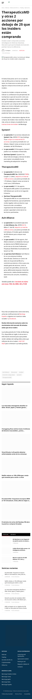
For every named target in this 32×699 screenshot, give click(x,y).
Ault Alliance (6, 372)
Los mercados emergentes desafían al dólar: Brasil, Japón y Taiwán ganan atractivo (14, 407)
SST (18, 137)
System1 (19, 375)
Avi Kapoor (7, 50)
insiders (21, 372)
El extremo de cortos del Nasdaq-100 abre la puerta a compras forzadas (16, 523)
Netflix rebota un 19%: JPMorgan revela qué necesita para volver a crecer (15, 476)
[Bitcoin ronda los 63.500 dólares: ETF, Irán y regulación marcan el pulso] (6, 560)
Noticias (7, 7)
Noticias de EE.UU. (14, 7)
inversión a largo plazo (9, 375)
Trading (22, 7)
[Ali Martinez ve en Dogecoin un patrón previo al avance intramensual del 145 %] (6, 541)
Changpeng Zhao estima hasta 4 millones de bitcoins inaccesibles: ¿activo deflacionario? (16, 431)
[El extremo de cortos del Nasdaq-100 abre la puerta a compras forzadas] (16, 512)
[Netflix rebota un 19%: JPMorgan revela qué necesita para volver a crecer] (16, 465)
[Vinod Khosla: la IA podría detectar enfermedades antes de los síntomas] (16, 442)
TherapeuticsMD (7, 377)
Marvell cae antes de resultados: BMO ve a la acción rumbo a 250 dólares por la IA (15, 599)
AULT (23, 225)
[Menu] (3, 3)
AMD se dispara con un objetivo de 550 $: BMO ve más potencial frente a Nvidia (16, 607)
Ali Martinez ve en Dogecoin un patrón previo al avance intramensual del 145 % (21, 540)
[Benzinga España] (15, 2)
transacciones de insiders (10, 124)
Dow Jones (14, 372)
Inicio (3, 7)
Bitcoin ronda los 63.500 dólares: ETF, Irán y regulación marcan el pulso (21, 559)
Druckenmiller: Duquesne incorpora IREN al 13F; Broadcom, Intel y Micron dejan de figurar (16, 500)
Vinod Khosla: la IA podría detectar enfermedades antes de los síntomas (14, 453)
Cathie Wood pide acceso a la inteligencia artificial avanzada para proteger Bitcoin (21, 551)
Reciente (13, 534)
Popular (5, 534)
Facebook (13, 319)
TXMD (26, 174)
